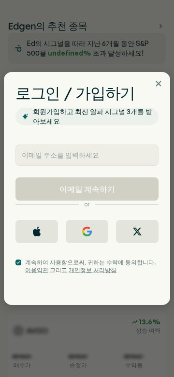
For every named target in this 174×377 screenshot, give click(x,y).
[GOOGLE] (87, 231)
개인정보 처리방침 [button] (92, 270)
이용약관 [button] (36, 270)
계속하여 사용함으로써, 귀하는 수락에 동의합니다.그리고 (90, 266)
